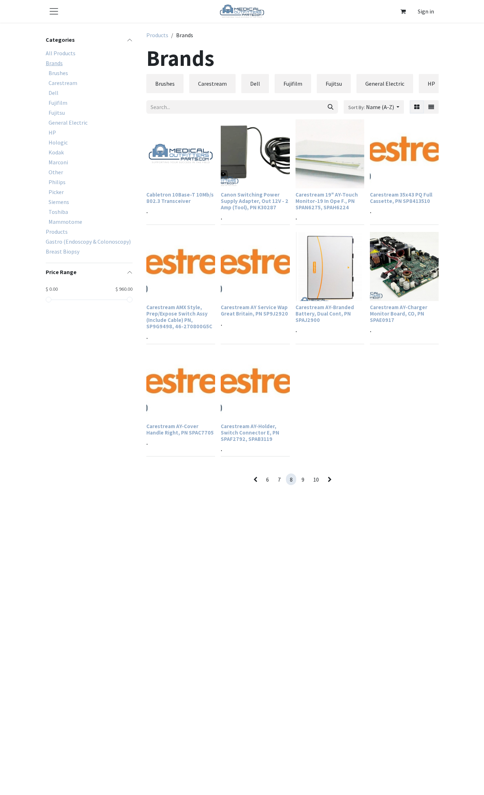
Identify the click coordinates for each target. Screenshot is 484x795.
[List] (431, 107)
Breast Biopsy (62, 251)
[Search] (330, 107)
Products (57, 231)
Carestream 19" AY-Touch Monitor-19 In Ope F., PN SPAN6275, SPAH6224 (327, 201)
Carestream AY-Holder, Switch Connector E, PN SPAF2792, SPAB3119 (250, 432)
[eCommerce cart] (402, 11)
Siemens (59, 201)
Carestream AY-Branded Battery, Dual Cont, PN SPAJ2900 (325, 313)
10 (316, 479)
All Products (60, 53)
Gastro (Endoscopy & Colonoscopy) (88, 241)
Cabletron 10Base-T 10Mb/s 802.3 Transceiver (180, 197)
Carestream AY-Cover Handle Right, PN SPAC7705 (180, 429)
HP (52, 132)
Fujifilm (58, 102)
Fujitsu (57, 112)
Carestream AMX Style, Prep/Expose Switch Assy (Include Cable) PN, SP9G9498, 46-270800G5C (179, 316)
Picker (56, 191)
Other (56, 172)
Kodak (56, 152)
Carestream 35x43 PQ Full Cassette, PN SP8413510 (401, 197)
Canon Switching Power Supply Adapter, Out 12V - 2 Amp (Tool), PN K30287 (254, 201)
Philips (57, 182)
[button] (374, 107)
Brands (54, 63)
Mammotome (65, 221)
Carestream (63, 82)
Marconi (58, 162)
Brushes (58, 72)
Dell (53, 92)
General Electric (68, 122)
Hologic (58, 142)
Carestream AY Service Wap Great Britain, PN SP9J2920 (254, 310)
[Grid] (417, 107)
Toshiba (58, 211)
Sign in (426, 11)
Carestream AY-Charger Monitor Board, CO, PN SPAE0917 (398, 313)
